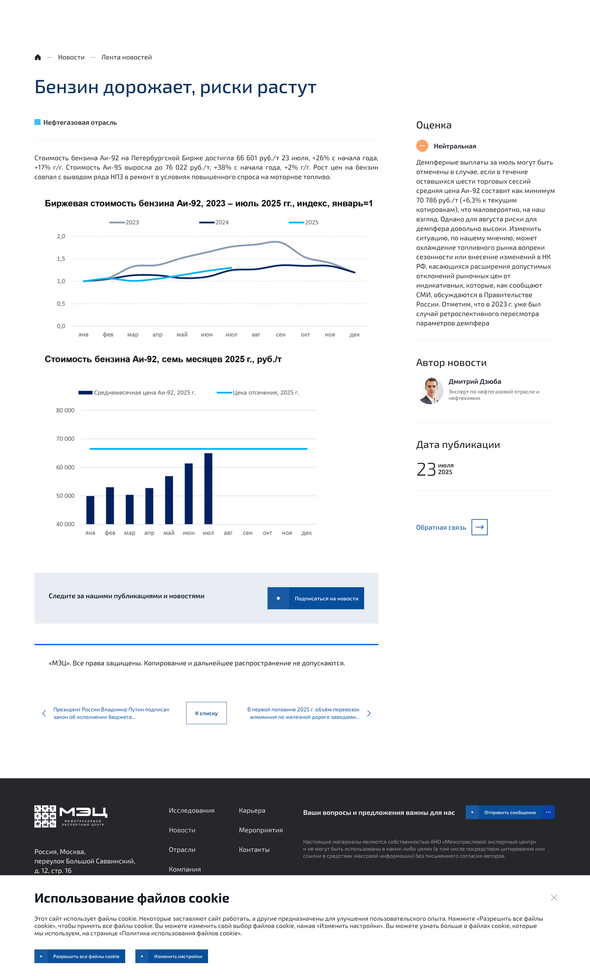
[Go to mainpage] (70, 816)
